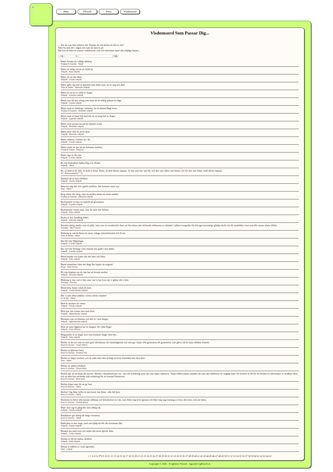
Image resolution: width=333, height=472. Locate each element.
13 (115, 456)
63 (264, 456)
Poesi (109, 11)
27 (156, 456)
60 (255, 456)
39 (192, 456)
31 (168, 456)
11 (109, 456)
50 (225, 456)
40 (195, 456)
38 (189, 456)
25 (150, 456)
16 (124, 456)
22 (141, 456)
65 (270, 456)
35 (180, 456)
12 (112, 456)
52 (231, 456)
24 (147, 456)
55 (240, 456)
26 (153, 456)
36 (183, 456)
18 (130, 456)
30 (165, 456)
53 (234, 456)
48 (219, 456)
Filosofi (87, 11)
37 (186, 456)
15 (121, 456)
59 (252, 456)
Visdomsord (130, 11)
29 (162, 456)
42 (201, 456)
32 (171, 456)
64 (267, 456)
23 (144, 456)
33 (174, 456)
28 (159, 456)
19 (133, 456)
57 (246, 456)
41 (198, 456)
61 (258, 456)
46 (213, 456)
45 (210, 456)
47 (216, 456)
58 (249, 456)
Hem (66, 11)
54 (237, 456)
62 (261, 456)
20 (136, 456)
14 (118, 456)
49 (222, 456)
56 (243, 456)
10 (106, 456)
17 (127, 456)
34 (177, 456)
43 (204, 456)
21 (138, 456)
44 (207, 456)
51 (228, 456)
